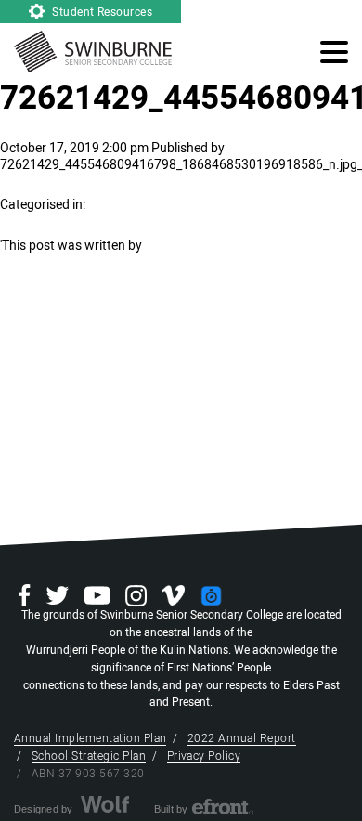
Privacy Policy (204, 756)
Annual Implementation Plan (90, 738)
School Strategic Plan (89, 756)
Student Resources (101, 12)
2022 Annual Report (241, 738)
